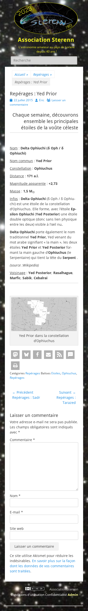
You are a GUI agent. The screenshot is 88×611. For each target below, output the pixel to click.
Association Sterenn (46, 39)
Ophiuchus (69, 373)
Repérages (42, 74)
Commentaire (22, 439)
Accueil (21, 74)
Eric (41, 100)
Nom (15, 495)
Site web (17, 528)
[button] (15, 354)
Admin (73, 594)
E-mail (16, 512)
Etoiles (55, 373)
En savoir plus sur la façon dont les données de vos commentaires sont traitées (42, 565)
